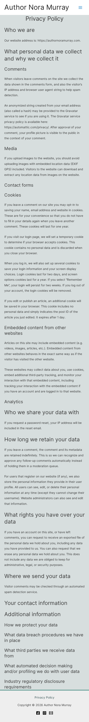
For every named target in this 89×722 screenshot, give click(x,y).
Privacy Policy (44, 697)
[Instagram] (44, 713)
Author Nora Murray (36, 7)
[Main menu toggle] (80, 7)
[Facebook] (38, 713)
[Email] (51, 713)
